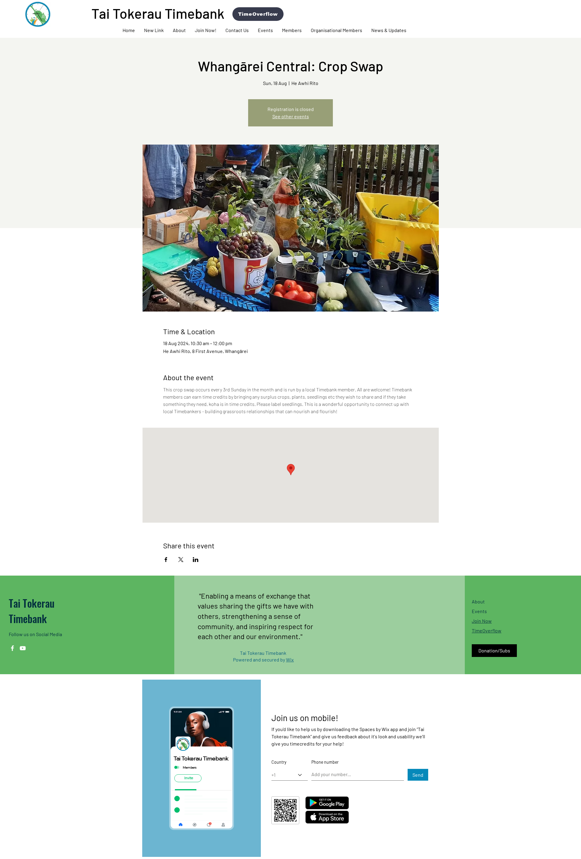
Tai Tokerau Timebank (31, 610)
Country (278, 762)
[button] (179, 30)
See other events (290, 116)
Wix (290, 659)
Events (479, 611)
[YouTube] (22, 648)
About (478, 601)
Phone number (325, 762)
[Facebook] (12, 648)
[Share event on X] (181, 559)
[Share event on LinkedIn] (196, 559)
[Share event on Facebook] (166, 559)
